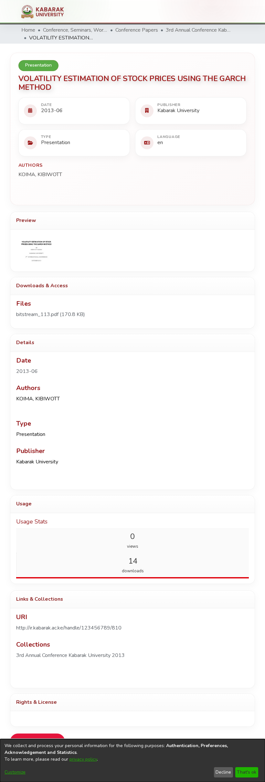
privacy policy (83, 759)
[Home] (45, 12)
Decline (223, 772)
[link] (50, 314)
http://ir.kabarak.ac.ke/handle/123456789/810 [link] (69, 627)
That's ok (246, 772)
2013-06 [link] (27, 371)
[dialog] (132, 760)
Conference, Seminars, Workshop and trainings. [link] (75, 30)
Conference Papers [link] (136, 30)
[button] (70, 655)
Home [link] (28, 30)
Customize (15, 772)
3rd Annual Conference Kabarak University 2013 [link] (198, 30)
